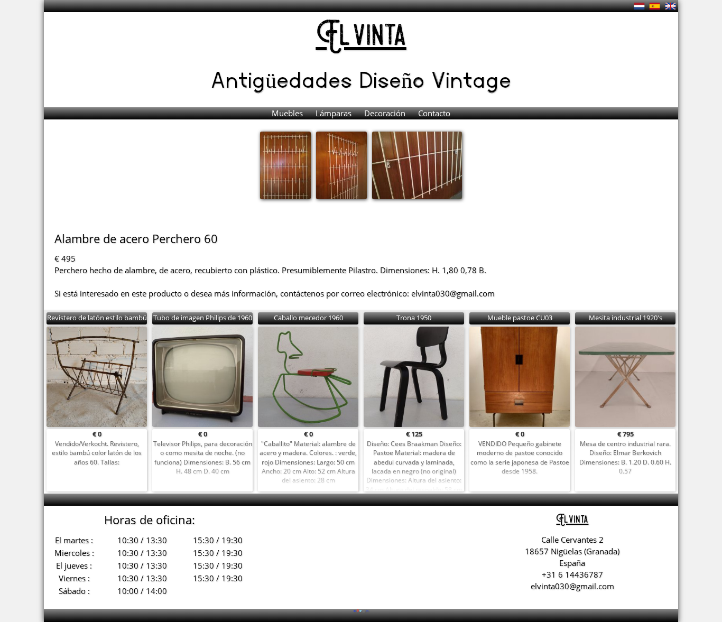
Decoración (386, 113)
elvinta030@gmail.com (453, 293)
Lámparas (335, 113)
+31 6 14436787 (572, 574)
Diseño (395, 79)
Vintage (471, 79)
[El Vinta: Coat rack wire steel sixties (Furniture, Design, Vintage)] (670, 6)
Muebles (288, 113)
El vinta (361, 36)
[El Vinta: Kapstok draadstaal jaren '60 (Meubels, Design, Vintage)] (639, 6)
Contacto (434, 113)
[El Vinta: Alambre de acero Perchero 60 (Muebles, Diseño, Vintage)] (654, 6)
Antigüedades (285, 79)
